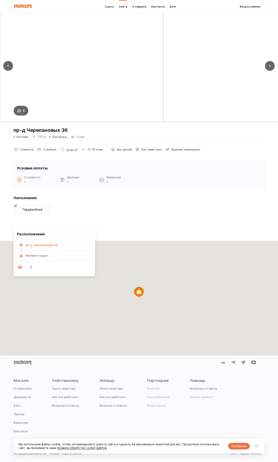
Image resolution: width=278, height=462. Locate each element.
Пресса (19, 414)
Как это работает (65, 397)
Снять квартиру (111, 388)
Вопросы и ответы (65, 405)
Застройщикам (158, 397)
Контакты (21, 431)
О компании (23, 388)
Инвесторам (156, 405)
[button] (8, 66)
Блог (17, 405)
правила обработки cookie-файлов (82, 448)
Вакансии (21, 422)
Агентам (153, 388)
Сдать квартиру (64, 388)
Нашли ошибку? (201, 397)
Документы (22, 397)
